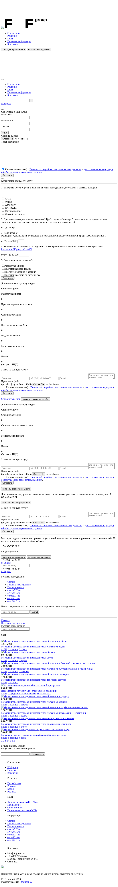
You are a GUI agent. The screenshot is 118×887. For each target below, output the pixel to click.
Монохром (26, 882)
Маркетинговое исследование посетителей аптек (27, 657)
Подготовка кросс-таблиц (17, 268)
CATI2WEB (11, 208)
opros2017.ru (13, 595)
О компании (13, 33)
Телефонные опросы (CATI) (22, 810)
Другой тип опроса (15, 214)
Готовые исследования (19, 584)
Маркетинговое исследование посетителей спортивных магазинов (36, 724)
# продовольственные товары (23, 693)
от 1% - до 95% (9, 241)
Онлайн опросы (15, 807)
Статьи (11, 582)
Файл (4, 133)
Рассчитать (7, 278)
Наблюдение (14, 805)
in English (6, 562)
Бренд (10, 789)
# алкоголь (45, 693)
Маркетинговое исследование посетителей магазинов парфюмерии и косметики (43, 713)
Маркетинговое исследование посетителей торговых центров (33, 679)
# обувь (23, 649)
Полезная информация (19, 41)
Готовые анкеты (15, 587)
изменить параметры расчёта (35, 399)
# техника (24, 671)
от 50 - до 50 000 (10, 254)
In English (6, 103)
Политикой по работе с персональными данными (55, 169)
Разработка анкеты (14, 265)
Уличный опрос (13, 211)
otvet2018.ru (13, 601)
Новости (11, 770)
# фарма (23, 660)
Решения (12, 36)
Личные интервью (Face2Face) (23, 802)
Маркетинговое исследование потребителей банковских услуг (34, 735)
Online (8, 201)
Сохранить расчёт (10, 399)
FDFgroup (12, 767)
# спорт (23, 726)
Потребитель (14, 783)
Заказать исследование (39, 49)
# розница (13, 649)
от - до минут (8, 227)
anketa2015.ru (14, 590)
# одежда (23, 704)
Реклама (11, 786)
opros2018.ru (13, 598)
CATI (8, 198)
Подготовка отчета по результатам (22, 275)
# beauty (23, 715)
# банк (22, 737)
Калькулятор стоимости (13, 49)
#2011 (4, 649)
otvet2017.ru (13, 593)
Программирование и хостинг (20, 272)
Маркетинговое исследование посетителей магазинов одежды (34, 702)
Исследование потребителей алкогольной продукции (29, 690)
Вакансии (12, 773)
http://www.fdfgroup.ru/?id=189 (16, 249)
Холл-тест (10, 204)
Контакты (12, 44)
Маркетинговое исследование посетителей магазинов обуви (33, 646)
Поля (10, 38)
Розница (11, 791)
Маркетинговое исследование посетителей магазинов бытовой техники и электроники (47, 668)
